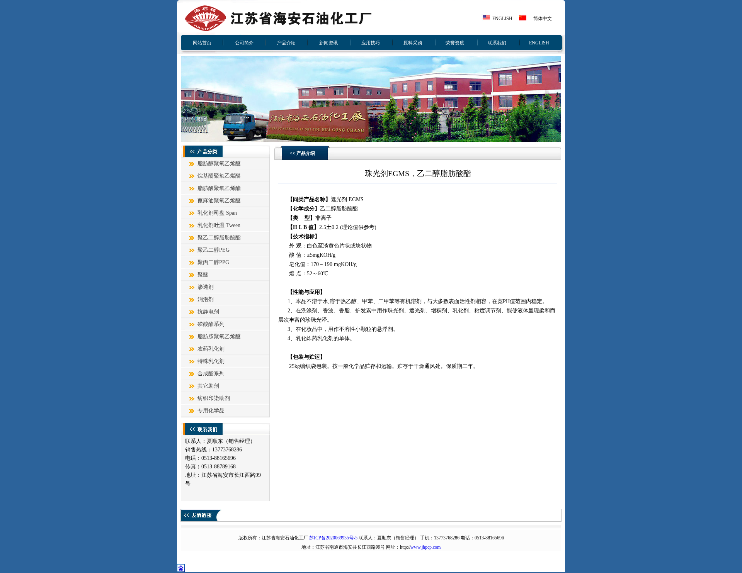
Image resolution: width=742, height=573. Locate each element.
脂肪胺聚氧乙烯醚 (219, 336)
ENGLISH (502, 18)
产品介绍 (286, 43)
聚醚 (202, 275)
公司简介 (244, 43)
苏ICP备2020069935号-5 (333, 538)
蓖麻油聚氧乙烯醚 (219, 200)
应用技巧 (370, 43)
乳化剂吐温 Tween (218, 225)
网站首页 (202, 43)
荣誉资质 (455, 43)
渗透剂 (205, 287)
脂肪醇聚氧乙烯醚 (219, 163)
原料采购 (412, 43)
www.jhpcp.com (425, 547)
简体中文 (542, 18)
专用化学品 (211, 411)
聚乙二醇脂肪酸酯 (219, 238)
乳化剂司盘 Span (217, 213)
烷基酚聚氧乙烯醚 (219, 176)
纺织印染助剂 (213, 398)
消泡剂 (205, 299)
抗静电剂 (208, 312)
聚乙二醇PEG (213, 250)
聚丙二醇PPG (213, 262)
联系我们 (497, 43)
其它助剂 (208, 386)
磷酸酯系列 (211, 324)
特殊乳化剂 (211, 361)
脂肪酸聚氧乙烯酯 (219, 188)
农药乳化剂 (211, 349)
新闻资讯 (328, 43)
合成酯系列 (211, 373)
